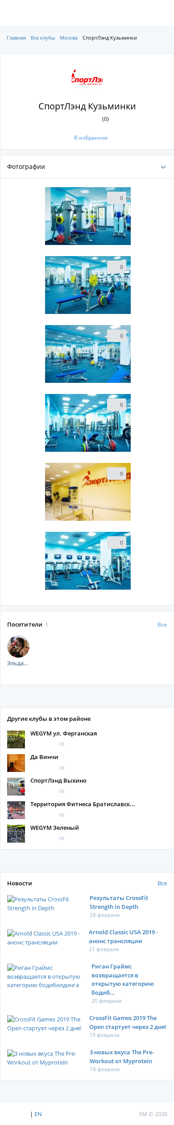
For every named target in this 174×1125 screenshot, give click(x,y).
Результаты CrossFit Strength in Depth (119, 902)
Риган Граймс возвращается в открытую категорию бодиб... (122, 979)
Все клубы (43, 37)
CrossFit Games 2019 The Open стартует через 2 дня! (127, 1022)
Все (162, 624)
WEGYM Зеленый (54, 828)
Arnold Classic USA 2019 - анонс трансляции (123, 936)
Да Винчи (44, 757)
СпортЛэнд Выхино (58, 780)
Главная (16, 37)
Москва (69, 37)
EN (38, 1114)
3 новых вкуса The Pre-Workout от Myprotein (122, 1056)
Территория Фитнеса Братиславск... (82, 804)
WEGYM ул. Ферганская (63, 733)
